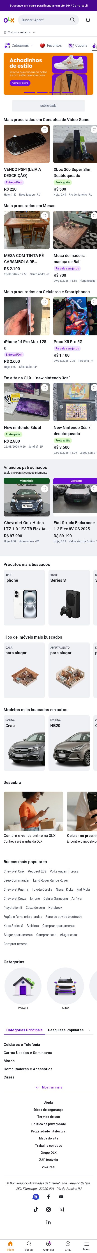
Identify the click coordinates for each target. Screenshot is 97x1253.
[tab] (24, 1030)
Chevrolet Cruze (15, 898)
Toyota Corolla (42, 889)
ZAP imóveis (48, 1160)
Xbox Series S (13, 926)
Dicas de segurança (48, 1110)
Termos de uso (48, 1117)
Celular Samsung (56, 898)
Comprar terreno (16, 944)
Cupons (81, 45)
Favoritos (54, 45)
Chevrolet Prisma (16, 889)
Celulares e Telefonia (22, 1044)
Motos (9, 1061)
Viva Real (48, 1167)
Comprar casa (46, 935)
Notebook (55, 907)
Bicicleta (33, 926)
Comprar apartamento (58, 926)
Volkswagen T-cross (64, 871)
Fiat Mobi (83, 889)
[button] (48, 20)
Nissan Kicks (64, 889)
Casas (9, 1077)
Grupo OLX (49, 1152)
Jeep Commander (17, 880)
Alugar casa (68, 935)
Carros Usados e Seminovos (28, 1053)
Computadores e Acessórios (28, 1069)
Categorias (20, 45)
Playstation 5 (13, 907)
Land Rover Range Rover (50, 880)
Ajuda (48, 1102)
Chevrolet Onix (14, 871)
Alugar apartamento (18, 935)
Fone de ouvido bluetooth (64, 917)
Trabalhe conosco (48, 1145)
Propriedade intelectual (48, 1131)
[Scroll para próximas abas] (89, 1030)
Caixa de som (35, 907)
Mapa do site (48, 1138)
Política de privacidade (48, 1124)
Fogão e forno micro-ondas (23, 917)
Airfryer (77, 898)
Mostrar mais (52, 1087)
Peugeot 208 (37, 871)
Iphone (35, 898)
